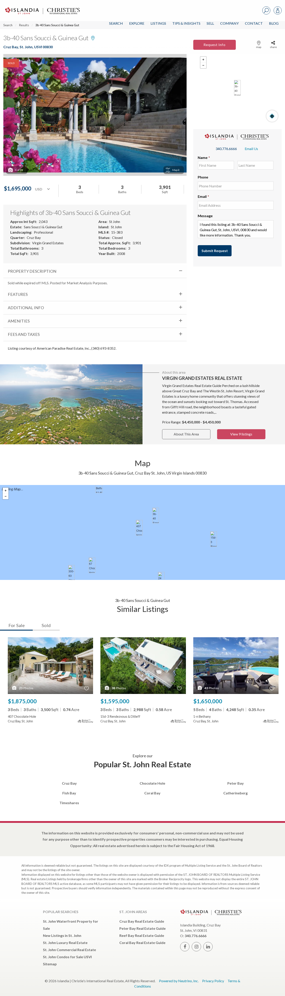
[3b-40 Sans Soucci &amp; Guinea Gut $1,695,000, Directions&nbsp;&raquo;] (237, 88)
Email (203, 196)
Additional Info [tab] (26, 307)
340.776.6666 (226, 148)
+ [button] (203, 59)
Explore (136, 23)
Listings (158, 23)
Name (204, 157)
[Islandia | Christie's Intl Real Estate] (41, 7)
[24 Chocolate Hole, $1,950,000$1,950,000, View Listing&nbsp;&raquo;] (161, 579)
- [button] (203, 65)
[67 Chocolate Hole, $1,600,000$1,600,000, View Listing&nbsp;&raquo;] (92, 565)
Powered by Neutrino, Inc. (179, 981)
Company (229, 23)
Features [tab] (18, 294)
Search (116, 23)
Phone (203, 177)
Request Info (215, 44)
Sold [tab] (46, 625)
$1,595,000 (114, 701)
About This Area (186, 434)
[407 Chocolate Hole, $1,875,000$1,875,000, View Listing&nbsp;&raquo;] (139, 527)
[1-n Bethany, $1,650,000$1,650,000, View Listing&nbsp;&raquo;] (99, 485)
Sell (210, 23)
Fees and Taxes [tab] (24, 334)
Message (205, 216)
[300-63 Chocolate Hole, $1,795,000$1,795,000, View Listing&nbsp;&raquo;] (71, 573)
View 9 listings (241, 434)
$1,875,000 (22, 701)
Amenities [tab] (19, 321)
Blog (274, 23)
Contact (254, 23)
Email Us (251, 148)
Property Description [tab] (32, 271)
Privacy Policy (213, 981)
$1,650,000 (207, 701)
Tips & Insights (186, 23)
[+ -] (237, 87)
